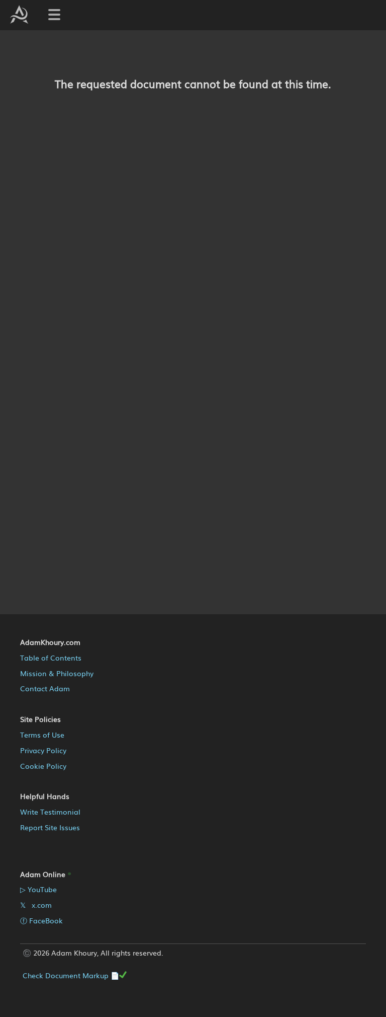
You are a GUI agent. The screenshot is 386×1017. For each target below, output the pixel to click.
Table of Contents (50, 657)
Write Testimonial (50, 812)
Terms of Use (42, 735)
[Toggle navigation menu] (54, 15)
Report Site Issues (50, 827)
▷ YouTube (38, 889)
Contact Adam (45, 688)
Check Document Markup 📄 (71, 975)
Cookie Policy (43, 766)
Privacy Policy (43, 750)
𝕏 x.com (36, 905)
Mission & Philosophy (56, 673)
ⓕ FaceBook (41, 920)
